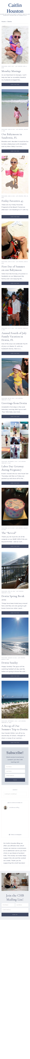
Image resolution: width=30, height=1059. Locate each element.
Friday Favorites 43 (12, 200)
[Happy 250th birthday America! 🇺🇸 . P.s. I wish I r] (9, 828)
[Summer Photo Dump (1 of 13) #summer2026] (9, 821)
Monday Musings (11, 71)
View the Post (15, 84)
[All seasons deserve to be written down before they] (21, 821)
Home (4, 21)
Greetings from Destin (14, 403)
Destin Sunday (10, 662)
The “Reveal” (9, 533)
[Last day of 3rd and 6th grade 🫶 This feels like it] (21, 828)
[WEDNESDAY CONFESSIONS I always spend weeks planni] (21, 814)
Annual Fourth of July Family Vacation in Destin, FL (14, 336)
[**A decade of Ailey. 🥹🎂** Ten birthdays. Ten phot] (9, 814)
